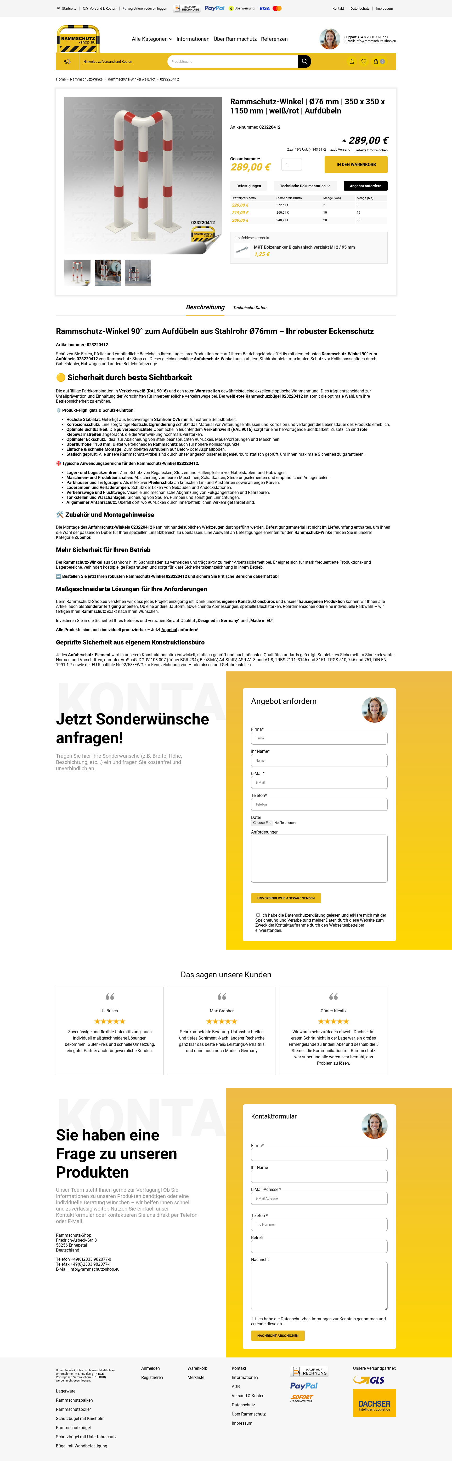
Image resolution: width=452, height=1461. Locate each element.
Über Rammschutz (235, 39)
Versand (344, 149)
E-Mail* (257, 773)
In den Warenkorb (356, 164)
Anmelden (150, 1368)
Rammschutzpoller (73, 1409)
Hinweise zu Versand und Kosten (107, 62)
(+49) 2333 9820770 (373, 37)
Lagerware (65, 1391)
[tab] (205, 310)
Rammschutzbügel (73, 1427)
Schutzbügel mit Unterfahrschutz (86, 1436)
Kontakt (239, 1368)
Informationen (193, 39)
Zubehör (82, 537)
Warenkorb (197, 1368)
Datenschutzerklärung (305, 915)
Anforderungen (265, 832)
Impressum (242, 1423)
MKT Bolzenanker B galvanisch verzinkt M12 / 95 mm (304, 247)
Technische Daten (249, 307)
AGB (236, 1386)
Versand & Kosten (248, 1395)
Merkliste (196, 1377)
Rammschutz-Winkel (82, 562)
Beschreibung (205, 307)
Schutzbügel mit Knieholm (80, 1418)
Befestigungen (248, 186)
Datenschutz (243, 1404)
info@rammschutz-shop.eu (376, 41)
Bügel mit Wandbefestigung (81, 1445)
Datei (256, 817)
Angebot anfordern (365, 186)
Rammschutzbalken (74, 1400)
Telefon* (259, 795)
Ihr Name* (260, 751)
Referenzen (274, 39)
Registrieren (152, 1377)
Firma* (257, 729)
